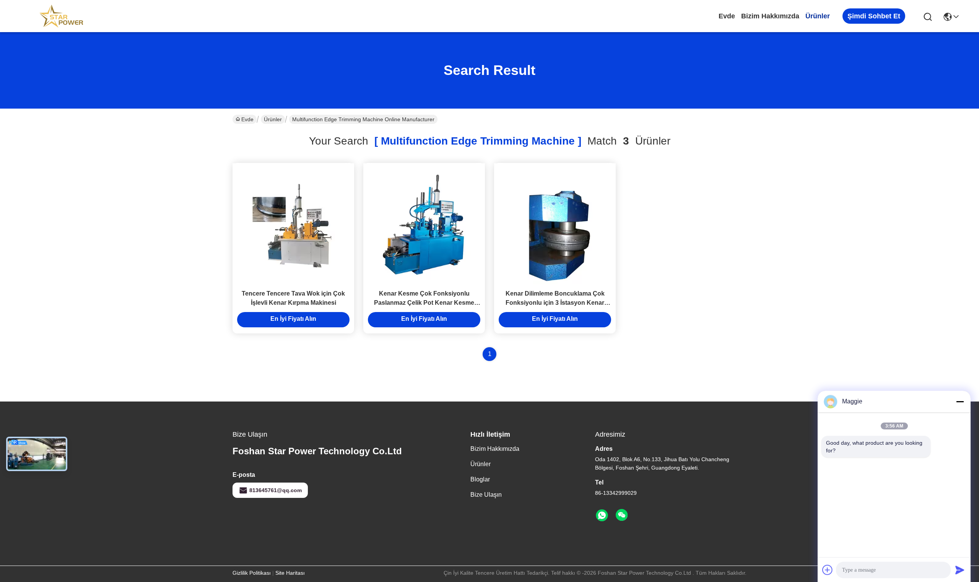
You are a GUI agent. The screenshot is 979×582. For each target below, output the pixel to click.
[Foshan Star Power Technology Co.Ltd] (61, 16)
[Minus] (959, 401)
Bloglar (480, 479)
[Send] (960, 569)
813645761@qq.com (275, 490)
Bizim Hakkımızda (770, 16)
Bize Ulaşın (486, 494)
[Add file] (827, 569)
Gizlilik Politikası (252, 573)
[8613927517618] (602, 515)
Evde (727, 16)
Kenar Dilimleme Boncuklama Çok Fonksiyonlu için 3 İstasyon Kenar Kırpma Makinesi (555, 302)
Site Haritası (290, 573)
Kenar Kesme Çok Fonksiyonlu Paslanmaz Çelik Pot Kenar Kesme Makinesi (424, 302)
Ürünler (817, 16)
